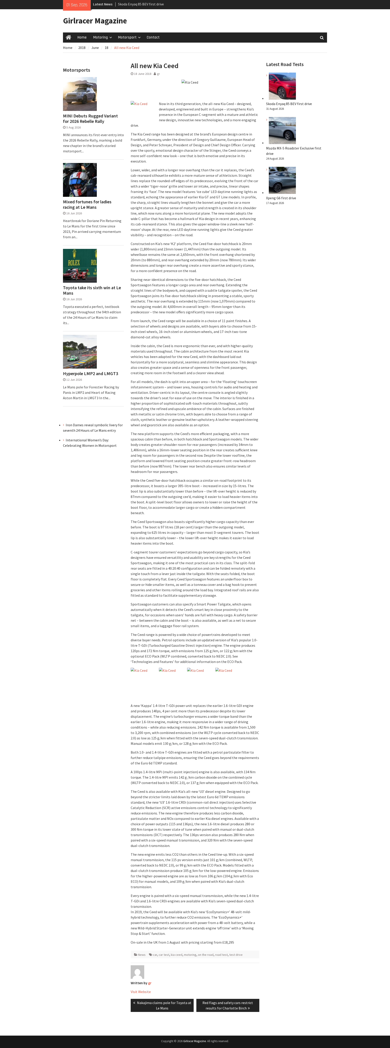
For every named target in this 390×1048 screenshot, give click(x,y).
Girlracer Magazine (95, 21)
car (155, 955)
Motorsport (127, 37)
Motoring (100, 37)
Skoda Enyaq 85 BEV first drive (141, 4)
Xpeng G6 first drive (281, 198)
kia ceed (176, 955)
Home (81, 37)
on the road (206, 955)
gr (158, 74)
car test (164, 955)
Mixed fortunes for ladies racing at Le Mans (87, 204)
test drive (236, 955)
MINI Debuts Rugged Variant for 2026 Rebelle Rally (90, 118)
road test (221, 955)
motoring (190, 955)
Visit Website (141, 991)
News (142, 955)
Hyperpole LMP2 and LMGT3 (90, 373)
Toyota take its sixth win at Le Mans (92, 290)
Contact (153, 37)
